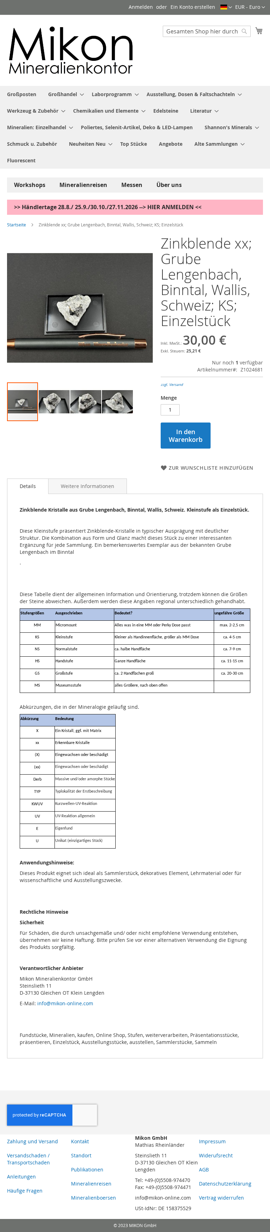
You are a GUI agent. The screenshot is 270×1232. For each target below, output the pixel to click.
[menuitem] (21, 94)
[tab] (28, 486)
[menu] (135, 127)
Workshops (29, 185)
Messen (131, 185)
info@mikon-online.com (65, 1003)
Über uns (169, 185)
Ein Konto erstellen (193, 7)
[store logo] (71, 50)
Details (28, 486)
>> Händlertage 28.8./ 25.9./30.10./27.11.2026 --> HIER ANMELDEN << (107, 207)
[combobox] (207, 31)
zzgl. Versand (172, 384)
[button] (250, 7)
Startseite (16, 224)
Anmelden (141, 7)
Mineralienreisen (83, 185)
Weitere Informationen (87, 486)
